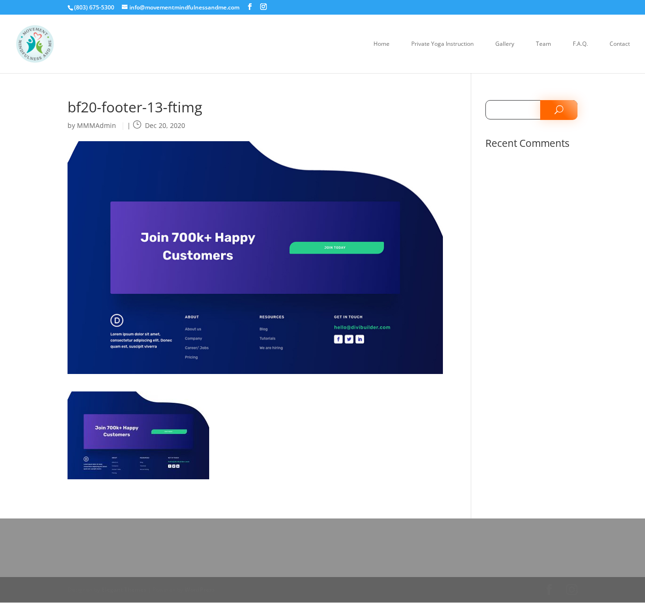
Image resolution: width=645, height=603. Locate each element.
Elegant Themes (124, 590)
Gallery (504, 44)
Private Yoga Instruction (442, 44)
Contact (620, 44)
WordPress (200, 590)
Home (381, 44)
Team (543, 44)
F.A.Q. (580, 44)
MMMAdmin (96, 125)
